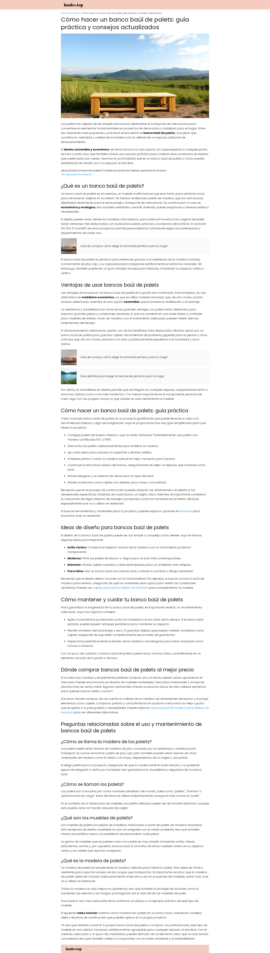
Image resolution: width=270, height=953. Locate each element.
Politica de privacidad (115, 948)
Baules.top (95, 948)
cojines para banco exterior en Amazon (120, 588)
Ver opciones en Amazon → (78, 174)
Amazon (186, 511)
